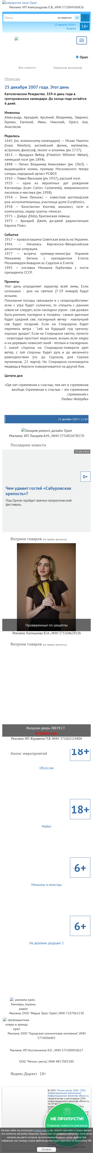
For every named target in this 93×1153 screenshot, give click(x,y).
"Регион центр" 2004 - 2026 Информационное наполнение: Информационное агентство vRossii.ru (68, 1093)
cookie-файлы (41, 1130)
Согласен (46, 1149)
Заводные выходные (67, 68)
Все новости (27, 68)
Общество (12, 79)
